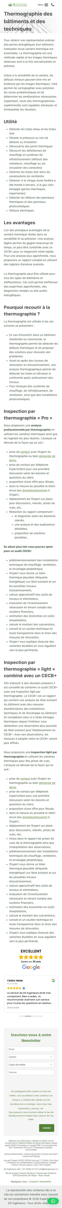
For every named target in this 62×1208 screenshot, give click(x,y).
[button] (53, 1201)
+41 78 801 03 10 (29, 1169)
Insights (47, 1165)
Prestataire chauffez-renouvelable (39, 1148)
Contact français (41, 1162)
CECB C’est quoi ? (33, 1160)
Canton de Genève (32, 1154)
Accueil (7, 1160)
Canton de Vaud (49, 1154)
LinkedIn (33, 1181)
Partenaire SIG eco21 (23, 1147)
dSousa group (26, 1165)
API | (41, 1165)
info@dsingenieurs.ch (48, 1169)
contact (25, 451)
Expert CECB (17, 1160)
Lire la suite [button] (13, 1007)
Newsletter (45, 1181)
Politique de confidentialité (20, 1162)
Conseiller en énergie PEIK (29, 1145)
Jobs (36, 1165)
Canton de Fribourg (31, 1156)
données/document (34, 490)
